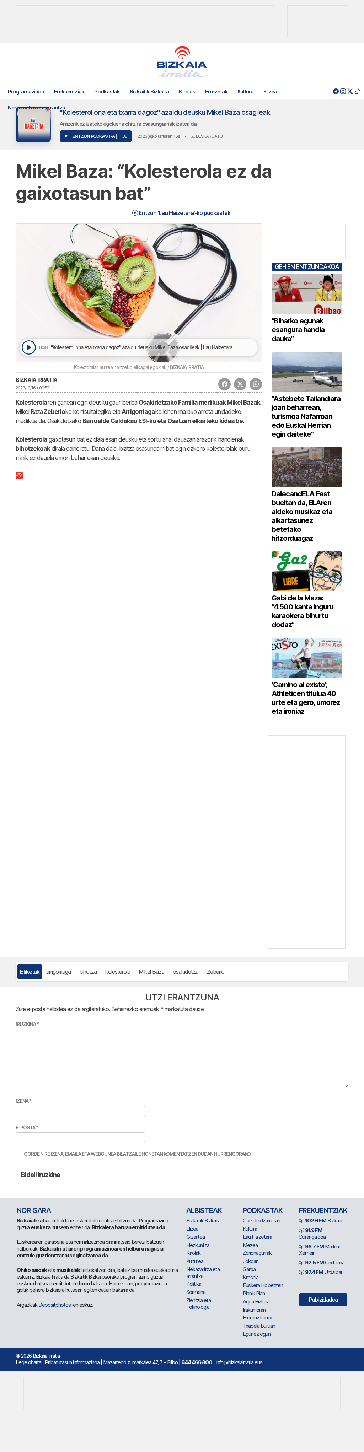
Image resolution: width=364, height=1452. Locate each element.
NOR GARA (34, 1210)
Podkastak (107, 91)
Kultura (245, 91)
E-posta (27, 1127)
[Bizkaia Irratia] (181, 61)
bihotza (88, 971)
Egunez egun (257, 1333)
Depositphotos (54, 1304)
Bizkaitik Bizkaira (149, 91)
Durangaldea (312, 1233)
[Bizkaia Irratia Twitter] (350, 91)
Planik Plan (254, 1293)
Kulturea (194, 1261)
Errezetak (216, 91)
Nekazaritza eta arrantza (36, 107)
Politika (193, 1283)
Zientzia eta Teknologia (198, 1303)
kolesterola (117, 971)
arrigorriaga (58, 971)
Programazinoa (26, 91)
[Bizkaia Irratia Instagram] (343, 91)
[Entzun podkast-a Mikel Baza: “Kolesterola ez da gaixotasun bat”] (28, 347)
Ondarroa (324, 1262)
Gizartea (195, 1237)
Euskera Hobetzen (263, 1285)
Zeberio (215, 971)
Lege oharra (28, 1362)
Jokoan (250, 1261)
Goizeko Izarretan (261, 1220)
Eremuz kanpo (258, 1317)
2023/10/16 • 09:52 (32, 387)
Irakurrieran (254, 1309)
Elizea (270, 91)
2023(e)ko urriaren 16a (158, 136)
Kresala (250, 1277)
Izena (23, 1101)
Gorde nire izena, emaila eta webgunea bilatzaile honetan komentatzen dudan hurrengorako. (137, 1154)
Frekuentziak (69, 91)
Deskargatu (209, 136)
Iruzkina (27, 1024)
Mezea (250, 1245)
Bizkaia (323, 1220)
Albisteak (204, 1210)
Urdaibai (323, 1272)
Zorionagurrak (257, 1252)
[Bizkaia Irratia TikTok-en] (357, 91)
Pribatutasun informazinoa (72, 1362)
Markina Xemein (320, 1250)
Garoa (249, 1269)
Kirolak (187, 91)
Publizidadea (323, 1299)
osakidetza (185, 971)
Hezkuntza (197, 1245)
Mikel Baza (151, 971)
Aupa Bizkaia (256, 1301)
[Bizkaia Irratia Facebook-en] (335, 91)
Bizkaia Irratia (36, 379)
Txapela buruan (259, 1325)
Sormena (195, 1292)
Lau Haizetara (257, 1237)
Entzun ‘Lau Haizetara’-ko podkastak (184, 212)
